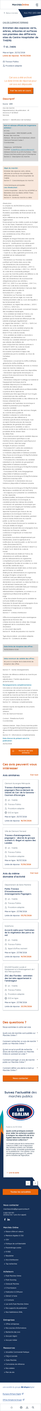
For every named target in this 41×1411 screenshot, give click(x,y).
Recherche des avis (13, 1332)
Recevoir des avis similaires (26, 752)
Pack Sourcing (11, 1280)
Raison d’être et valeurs (14, 1232)
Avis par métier (11, 1340)
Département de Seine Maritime (18, 885)
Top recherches (11, 1264)
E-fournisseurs (11, 1288)
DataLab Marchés (12, 1284)
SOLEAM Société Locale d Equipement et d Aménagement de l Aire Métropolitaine (20, 969)
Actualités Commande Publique (17, 1352)
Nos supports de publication (16, 1308)
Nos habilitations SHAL (14, 1312)
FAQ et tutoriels (11, 1356)
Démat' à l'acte (11, 1296)
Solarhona (9, 926)
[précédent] (28, 1183)
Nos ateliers (10, 1368)
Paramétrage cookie (13, 1248)
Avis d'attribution (12, 1260)
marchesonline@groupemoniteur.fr (16, 1209)
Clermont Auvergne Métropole (17, 783)
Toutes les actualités (20, 1192)
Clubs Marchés (11, 1360)
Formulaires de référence (15, 1364)
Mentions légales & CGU (15, 1236)
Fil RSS (8, 1252)
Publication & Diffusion (14, 1292)
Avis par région (11, 1336)
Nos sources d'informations (16, 1328)
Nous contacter (20, 1078)
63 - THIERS (11, 47)
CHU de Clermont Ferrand (15, 22)
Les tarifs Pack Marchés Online (17, 1304)
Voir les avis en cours (20, 90)
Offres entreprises (12, 1324)
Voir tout (34, 775)
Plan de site (10, 1372)
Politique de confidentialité (16, 1244)
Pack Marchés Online (13, 1276)
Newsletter (10, 1256)
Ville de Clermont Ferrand (15, 831)
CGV (7, 1240)
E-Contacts (10, 1300)
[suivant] (35, 1183)
